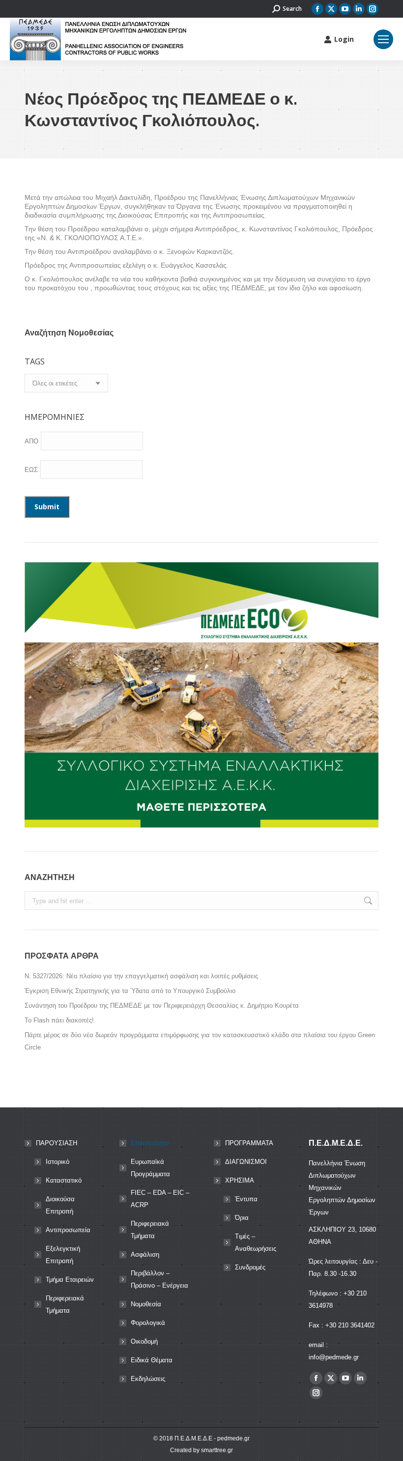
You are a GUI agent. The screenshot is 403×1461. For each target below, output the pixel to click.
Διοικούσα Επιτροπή (60, 1205)
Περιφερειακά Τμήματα (65, 1304)
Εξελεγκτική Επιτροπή (63, 1255)
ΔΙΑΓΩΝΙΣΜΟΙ (246, 1161)
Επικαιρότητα (150, 1143)
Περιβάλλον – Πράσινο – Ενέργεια (159, 1279)
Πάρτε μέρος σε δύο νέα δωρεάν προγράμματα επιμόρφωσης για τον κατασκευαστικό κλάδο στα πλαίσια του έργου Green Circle (200, 1041)
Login (344, 39)
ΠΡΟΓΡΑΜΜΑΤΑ (249, 1143)
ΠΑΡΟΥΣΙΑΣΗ (56, 1143)
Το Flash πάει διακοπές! (59, 1020)
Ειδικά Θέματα (152, 1360)
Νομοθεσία (146, 1304)
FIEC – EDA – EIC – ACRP (160, 1199)
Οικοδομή (144, 1341)
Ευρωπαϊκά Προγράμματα (150, 1168)
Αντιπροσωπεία (68, 1230)
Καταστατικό (64, 1180)
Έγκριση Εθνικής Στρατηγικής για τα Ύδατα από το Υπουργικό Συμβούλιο (130, 990)
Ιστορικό (57, 1161)
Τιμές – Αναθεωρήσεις (255, 1242)
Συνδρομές (250, 1267)
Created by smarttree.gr (201, 1450)
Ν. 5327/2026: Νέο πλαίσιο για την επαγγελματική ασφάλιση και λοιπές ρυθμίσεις (141, 976)
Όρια (242, 1217)
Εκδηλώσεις (148, 1378)
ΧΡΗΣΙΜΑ (239, 1180)
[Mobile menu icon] (383, 39)
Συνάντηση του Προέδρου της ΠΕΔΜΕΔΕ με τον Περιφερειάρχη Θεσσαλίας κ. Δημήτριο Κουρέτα (162, 1005)
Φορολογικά (148, 1322)
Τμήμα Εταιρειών (70, 1279)
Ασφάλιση (145, 1254)
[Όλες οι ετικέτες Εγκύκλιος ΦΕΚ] (66, 385)
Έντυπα (246, 1199)
